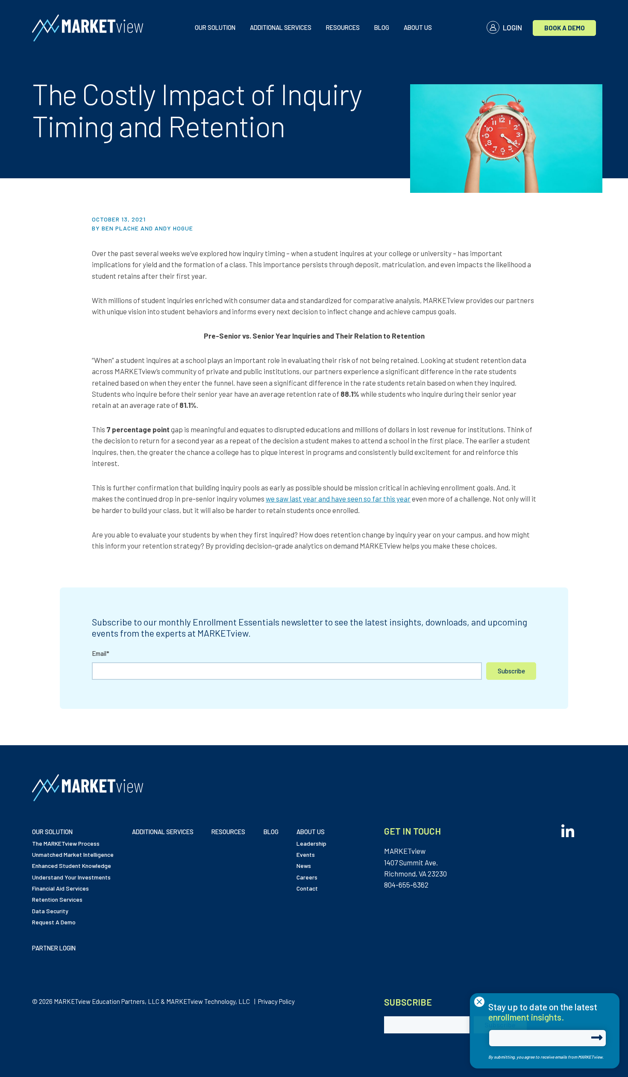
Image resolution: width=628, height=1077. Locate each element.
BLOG (381, 27)
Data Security (50, 911)
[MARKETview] (93, 28)
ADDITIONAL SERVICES (280, 27)
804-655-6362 (406, 884)
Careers (306, 877)
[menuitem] (215, 28)
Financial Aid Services (60, 888)
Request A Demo (54, 922)
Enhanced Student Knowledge (71, 865)
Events (305, 854)
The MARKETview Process (66, 843)
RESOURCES (343, 27)
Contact (307, 888)
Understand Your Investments (71, 877)
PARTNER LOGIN (54, 948)
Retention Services (57, 899)
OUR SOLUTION (215, 27)
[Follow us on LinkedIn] (568, 828)
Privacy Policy (276, 1001)
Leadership (311, 843)
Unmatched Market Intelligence (73, 854)
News (303, 865)
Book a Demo (564, 28)
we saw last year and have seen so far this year (338, 498)
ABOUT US (418, 27)
